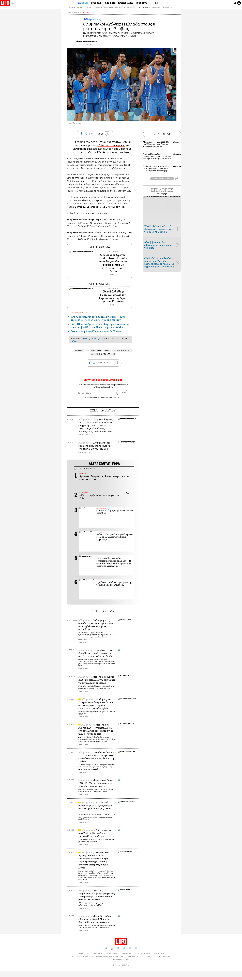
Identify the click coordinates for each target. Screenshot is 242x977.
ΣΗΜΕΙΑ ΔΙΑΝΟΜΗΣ (162, 956)
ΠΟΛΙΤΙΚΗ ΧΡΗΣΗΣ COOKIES (139, 956)
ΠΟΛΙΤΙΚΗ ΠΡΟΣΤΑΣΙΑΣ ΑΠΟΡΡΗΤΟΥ (109, 397)
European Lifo (167, 7)
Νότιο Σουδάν (96, 350)
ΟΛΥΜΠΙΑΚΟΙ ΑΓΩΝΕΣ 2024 (103, 354)
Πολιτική (88, 7)
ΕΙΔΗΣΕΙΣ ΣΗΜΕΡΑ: (79, 312)
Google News (100, 338)
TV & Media (119, 7)
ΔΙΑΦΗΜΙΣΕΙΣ (126, 953)
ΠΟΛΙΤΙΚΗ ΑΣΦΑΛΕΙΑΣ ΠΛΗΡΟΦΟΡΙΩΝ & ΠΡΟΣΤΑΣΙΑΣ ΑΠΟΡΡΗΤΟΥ (98, 956)
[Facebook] (169, 117)
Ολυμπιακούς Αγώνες (111, 145)
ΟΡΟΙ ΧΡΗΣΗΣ (89, 397)
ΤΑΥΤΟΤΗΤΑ (83, 953)
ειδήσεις (74, 341)
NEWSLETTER (111, 953)
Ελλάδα (72, 7)
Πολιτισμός (108, 7)
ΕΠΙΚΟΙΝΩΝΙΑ (97, 953)
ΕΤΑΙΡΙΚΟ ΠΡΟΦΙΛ (143, 953)
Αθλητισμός (143, 7)
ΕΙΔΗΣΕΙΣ (76, 12)
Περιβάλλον (155, 7)
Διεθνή (80, 7)
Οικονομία (98, 7)
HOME (69, 12)
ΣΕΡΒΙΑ (107, 350)
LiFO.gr (87, 338)
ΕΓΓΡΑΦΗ (122, 393)
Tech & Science (131, 7)
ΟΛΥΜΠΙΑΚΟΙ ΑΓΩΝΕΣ (122, 350)
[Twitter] (173, 117)
